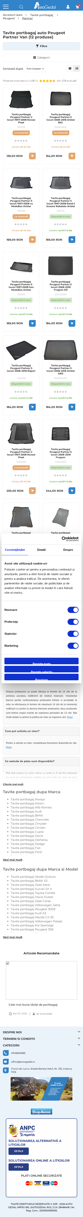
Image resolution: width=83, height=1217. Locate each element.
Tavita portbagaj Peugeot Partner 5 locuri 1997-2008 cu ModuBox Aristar (21, 202)
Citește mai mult (13, 784)
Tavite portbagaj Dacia (27, 836)
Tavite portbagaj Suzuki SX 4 (31, 889)
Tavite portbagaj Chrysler (29, 823)
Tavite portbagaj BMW (27, 815)
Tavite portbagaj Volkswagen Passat (36, 921)
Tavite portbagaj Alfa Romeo (31, 807)
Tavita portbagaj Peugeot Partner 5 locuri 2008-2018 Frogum (61, 453)
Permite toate (42, 663)
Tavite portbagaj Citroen (28, 827)
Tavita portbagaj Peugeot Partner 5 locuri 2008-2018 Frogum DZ (61, 285)
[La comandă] (32, 156)
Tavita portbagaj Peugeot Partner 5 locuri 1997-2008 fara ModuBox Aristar (21, 285)
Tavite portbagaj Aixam (27, 803)
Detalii (18, 1151)
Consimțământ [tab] (15, 549)
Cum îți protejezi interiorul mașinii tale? (37, 1004)
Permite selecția (41, 671)
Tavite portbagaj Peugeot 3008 (33, 909)
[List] (76, 68)
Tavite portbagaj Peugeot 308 (32, 929)
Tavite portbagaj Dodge (28, 844)
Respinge (41, 679)
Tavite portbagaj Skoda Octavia (33, 876)
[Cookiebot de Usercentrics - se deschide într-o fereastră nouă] (62, 539)
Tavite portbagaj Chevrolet (30, 819)
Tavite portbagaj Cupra (27, 832)
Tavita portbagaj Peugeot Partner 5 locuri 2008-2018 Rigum (21, 368)
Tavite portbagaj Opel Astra (30, 885)
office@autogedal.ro (23, 1061)
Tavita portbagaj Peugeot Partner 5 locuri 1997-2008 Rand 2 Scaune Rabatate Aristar (60, 202)
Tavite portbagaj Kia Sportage (32, 925)
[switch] (73, 622)
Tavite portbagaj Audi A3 (28, 913)
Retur (70, 717)
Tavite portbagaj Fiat (26, 848)
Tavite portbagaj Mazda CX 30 (32, 917)
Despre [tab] (68, 549)
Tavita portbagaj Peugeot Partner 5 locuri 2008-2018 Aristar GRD (61, 369)
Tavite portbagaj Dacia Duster (32, 897)
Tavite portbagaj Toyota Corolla (33, 893)
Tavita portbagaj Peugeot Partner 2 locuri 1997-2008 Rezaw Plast (21, 118)
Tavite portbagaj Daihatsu (29, 840)
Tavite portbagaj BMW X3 (29, 881)
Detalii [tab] (41, 549)
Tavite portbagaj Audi (26, 811)
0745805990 (18, 1053)
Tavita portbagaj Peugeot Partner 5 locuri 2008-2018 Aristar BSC (61, 118)
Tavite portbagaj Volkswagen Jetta (35, 905)
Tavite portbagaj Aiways (28, 799)
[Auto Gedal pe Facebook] (41, 1089)
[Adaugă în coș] (72, 239)
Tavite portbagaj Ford (26, 852)
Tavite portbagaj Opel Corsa (31, 901)
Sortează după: (13, 68)
